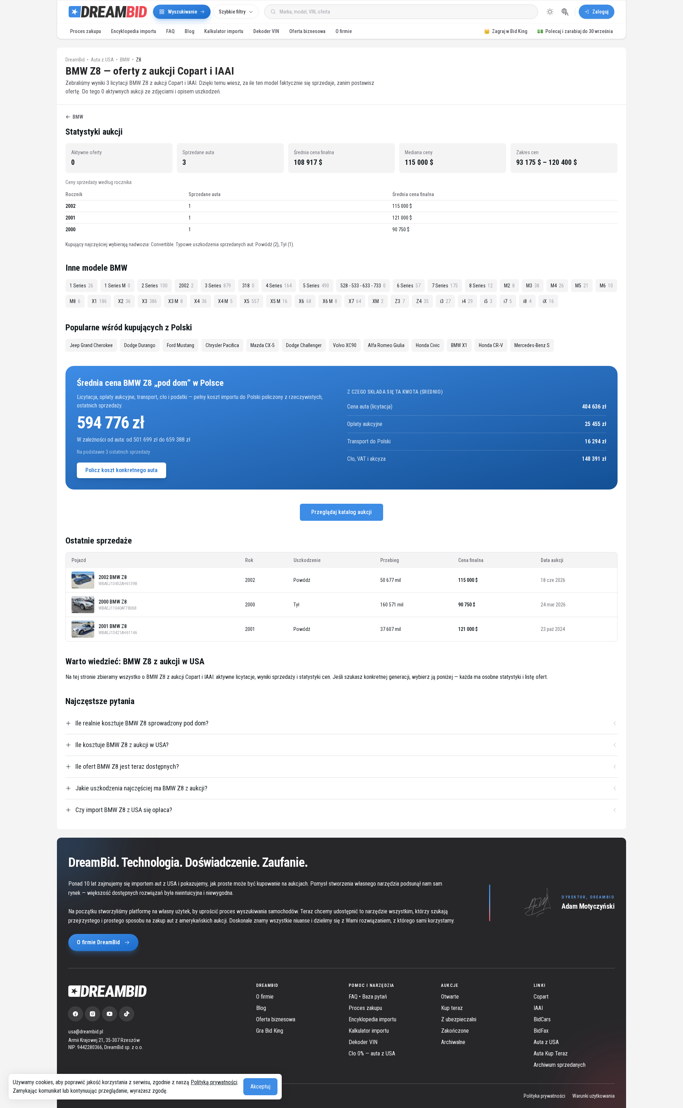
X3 (149, 301)
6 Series (408, 285)
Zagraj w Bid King (505, 31)
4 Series (279, 285)
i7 (508, 301)
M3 (532, 285)
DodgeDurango (139, 345)
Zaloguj (600, 12)
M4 (557, 285)
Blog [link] (261, 1008)
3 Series (218, 285)
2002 (186, 285)
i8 (527, 301)
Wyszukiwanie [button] (182, 12)
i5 (488, 301)
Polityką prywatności (214, 1082)
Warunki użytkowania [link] (593, 1096)
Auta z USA (102, 60)
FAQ (170, 31)
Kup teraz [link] (452, 1008)
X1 (99, 301)
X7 (355, 301)
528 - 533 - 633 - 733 (363, 285)
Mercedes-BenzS (532, 345)
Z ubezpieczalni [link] (458, 1019)
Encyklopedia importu (133, 31)
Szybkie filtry (232, 12)
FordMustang (180, 345)
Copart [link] (541, 996)
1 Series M (117, 285)
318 (248, 285)
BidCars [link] (542, 1019)
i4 (467, 301)
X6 (305, 301)
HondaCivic (428, 345)
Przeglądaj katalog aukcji (341, 512)
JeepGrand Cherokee (91, 345)
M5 (581, 285)
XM (377, 301)
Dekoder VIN (266, 31)
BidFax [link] (541, 1030)
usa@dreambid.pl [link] (85, 1031)
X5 (251, 301)
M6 (606, 285)
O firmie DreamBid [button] (98, 942)
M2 (509, 285)
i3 (445, 301)
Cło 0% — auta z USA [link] (372, 1053)
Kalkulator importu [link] (369, 1030)
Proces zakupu (85, 31)
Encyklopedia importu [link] (372, 1019)
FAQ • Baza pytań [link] (368, 996)
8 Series (481, 285)
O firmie (343, 31)
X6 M (330, 301)
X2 (124, 301)
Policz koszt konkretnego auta (121, 470)
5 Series (316, 285)
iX (548, 301)
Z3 (400, 301)
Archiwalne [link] (453, 1042)
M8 (75, 301)
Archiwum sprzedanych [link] (560, 1064)
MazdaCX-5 (262, 345)
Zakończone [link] (455, 1030)
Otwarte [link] (450, 996)
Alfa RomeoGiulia (386, 345)
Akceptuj (260, 1086)
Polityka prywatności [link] (544, 1096)
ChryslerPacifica (222, 345)
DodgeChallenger (304, 345)
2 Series (155, 285)
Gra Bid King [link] (269, 1030)
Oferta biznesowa (307, 31)
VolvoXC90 (344, 345)
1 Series (81, 285)
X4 (200, 301)
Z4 (422, 301)
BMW (125, 60)
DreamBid (75, 60)
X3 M (175, 301)
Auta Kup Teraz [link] (551, 1053)
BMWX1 (459, 345)
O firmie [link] (265, 996)
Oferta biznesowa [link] (275, 1019)
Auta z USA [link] (546, 1042)
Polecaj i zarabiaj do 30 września (575, 31)
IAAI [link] (538, 1008)
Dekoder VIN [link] (363, 1042)
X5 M (278, 301)
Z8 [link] (138, 60)
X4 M (225, 301)
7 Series (445, 285)
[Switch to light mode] (550, 11)
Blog (189, 31)
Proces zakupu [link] (365, 1008)
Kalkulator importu (223, 31)
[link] (75, 1014)
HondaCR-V (491, 345)
